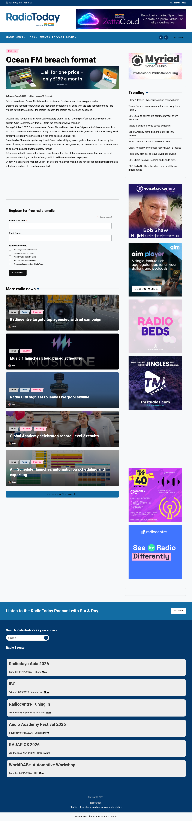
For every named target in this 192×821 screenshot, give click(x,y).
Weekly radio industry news (25, 257)
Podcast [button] (178, 610)
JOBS (184, 3)
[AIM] (155, 269)
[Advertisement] (62, 187)
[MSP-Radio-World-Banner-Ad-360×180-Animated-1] (155, 65)
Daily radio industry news (24, 253)
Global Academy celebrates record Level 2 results (54, 436)
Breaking (40, 429)
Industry (12, 51)
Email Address (18, 220)
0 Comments (47, 96)
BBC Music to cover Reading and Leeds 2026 (152, 160)
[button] (178, 37)
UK (171, 3)
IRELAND (177, 3)
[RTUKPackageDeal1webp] (62, 77)
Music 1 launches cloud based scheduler (46, 358)
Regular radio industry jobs (25, 260)
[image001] (155, 494)
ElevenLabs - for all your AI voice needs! (96, 816)
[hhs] (155, 326)
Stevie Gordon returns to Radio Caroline (149, 141)
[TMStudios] (155, 382)
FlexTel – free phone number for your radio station (96, 807)
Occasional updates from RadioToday (29, 264)
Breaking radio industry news (25, 250)
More (45, 672)
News (13, 312)
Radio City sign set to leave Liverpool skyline (49, 397)
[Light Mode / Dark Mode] (161, 37)
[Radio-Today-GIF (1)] (155, 551)
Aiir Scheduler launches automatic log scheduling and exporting (57, 472)
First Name (15, 233)
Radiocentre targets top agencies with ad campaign (55, 319)
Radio (24, 312)
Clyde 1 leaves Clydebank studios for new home (154, 100)
